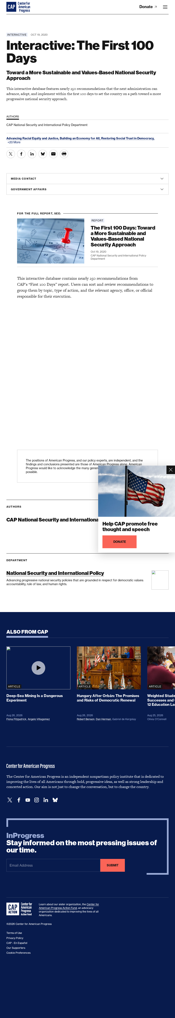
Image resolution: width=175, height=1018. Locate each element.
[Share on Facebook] (21, 154)
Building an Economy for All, (80, 138)
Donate (146, 6)
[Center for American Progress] (11, 7)
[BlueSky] (55, 800)
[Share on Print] (64, 154)
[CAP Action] (20, 909)
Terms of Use (14, 933)
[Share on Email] (53, 154)
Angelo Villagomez (39, 719)
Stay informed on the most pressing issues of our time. (81, 843)
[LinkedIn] (45, 800)
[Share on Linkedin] (32, 154)
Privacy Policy (14, 938)
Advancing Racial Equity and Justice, (33, 138)
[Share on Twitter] (10, 154)
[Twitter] (9, 800)
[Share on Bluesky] (42, 154)
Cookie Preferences (18, 952)
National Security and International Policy (55, 573)
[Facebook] (18, 800)
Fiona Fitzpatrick (16, 719)
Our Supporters (15, 947)
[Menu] (165, 7)
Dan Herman (103, 719)
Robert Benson (86, 719)
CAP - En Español (16, 943)
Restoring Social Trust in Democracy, (128, 138)
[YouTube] (27, 800)
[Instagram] (36, 800)
